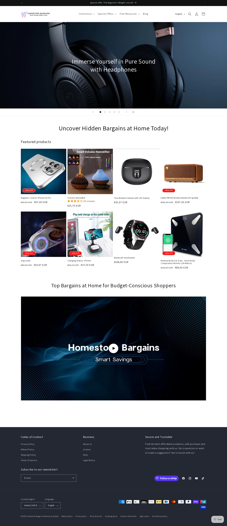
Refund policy (67, 516)
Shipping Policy (28, 454)
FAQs (85, 454)
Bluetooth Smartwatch (124, 258)
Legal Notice (89, 460)
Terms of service (96, 516)
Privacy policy (81, 516)
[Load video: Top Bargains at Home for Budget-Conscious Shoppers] (113, 348)
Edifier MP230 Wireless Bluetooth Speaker (179, 198)
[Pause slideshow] (134, 112)
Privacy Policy (27, 444)
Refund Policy (27, 449)
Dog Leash (25, 261)
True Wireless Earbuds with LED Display (132, 198)
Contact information (129, 516)
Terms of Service (29, 460)
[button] (86, 13)
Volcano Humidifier (76, 198)
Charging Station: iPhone (79, 261)
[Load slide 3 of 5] (109, 112)
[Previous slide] (92, 112)
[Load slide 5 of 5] (119, 112)
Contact (87, 449)
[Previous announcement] (22, 3)
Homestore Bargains (35, 516)
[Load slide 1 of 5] (100, 112)
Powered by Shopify (51, 516)
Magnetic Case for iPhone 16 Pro (36, 198)
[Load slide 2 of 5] (105, 112)
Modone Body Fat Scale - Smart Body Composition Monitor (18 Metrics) (178, 262)
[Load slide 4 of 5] (114, 112)
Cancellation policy (159, 516)
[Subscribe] (72, 478)
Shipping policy (111, 516)
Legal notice (144, 516)
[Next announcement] (205, 3)
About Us (87, 444)
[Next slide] (126, 112)
